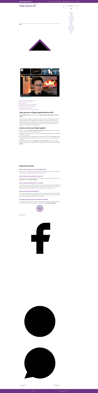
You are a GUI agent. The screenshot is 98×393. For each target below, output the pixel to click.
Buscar (71, 5)
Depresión (71, 21)
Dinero (71, 22)
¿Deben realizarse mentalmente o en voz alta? (27, 106)
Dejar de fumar (71, 19)
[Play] (47, 71)
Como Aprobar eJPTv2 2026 (28, 76)
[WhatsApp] (40, 383)
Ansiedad (71, 15)
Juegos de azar (71, 27)
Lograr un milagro (71, 29)
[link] (22, 76)
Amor (71, 14)
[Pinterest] (40, 341)
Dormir (71, 23)
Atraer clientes (71, 17)
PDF (73, 1)
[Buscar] (71, 9)
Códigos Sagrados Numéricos (25, 1)
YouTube (77, 1)
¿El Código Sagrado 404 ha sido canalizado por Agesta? (29, 109)
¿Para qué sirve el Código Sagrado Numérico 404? (28, 100)
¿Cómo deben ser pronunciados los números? (27, 105)
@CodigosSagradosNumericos (49, 188)
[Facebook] (40, 258)
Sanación (71, 32)
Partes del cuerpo (22, 214)
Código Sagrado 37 (23, 385)
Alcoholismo (71, 13)
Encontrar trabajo (71, 26)
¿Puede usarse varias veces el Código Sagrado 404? (28, 104)
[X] (40, 300)
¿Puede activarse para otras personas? (25, 108)
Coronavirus (71, 18)
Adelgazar (71, 12)
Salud (71, 31)
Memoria (71, 30)
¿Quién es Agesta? (58, 1)
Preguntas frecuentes (22, 102)
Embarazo (71, 25)
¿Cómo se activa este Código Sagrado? (26, 101)
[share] (57, 75)
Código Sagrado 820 (56, 385)
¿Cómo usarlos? (51, 1)
